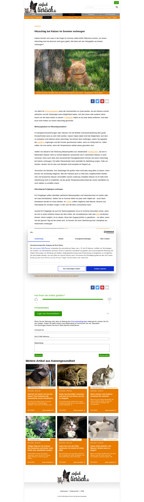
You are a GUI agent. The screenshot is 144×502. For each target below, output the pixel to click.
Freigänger (68, 117)
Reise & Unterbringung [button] (87, 17)
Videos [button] (109, 17)
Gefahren (37, 26)
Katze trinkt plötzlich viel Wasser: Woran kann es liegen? (56, 276)
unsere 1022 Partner (43, 248)
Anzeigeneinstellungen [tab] (83, 239)
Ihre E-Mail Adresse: (41, 336)
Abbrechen (38, 355)
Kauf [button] (76, 17)
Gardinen (41, 142)
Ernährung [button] (70, 17)
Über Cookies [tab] (105, 239)
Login (116, 2)
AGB (82, 491)
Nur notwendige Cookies (71, 269)
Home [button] (34, 14)
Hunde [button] (52, 14)
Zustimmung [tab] (39, 239)
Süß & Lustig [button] (29, 17)
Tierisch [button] (91, 14)
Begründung (38, 343)
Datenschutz (74, 491)
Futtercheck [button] (110, 14)
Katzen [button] (72, 14)
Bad (97, 214)
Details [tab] (61, 239)
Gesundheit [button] (47, 17)
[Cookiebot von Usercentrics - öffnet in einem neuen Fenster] (105, 232)
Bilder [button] (115, 17)
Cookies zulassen (100, 269)
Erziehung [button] (38, 17)
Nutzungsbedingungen (79, 321)
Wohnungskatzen (51, 111)
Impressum (64, 491)
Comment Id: (39, 330)
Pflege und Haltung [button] (59, 17)
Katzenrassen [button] (100, 17)
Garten (69, 202)
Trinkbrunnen (93, 152)
